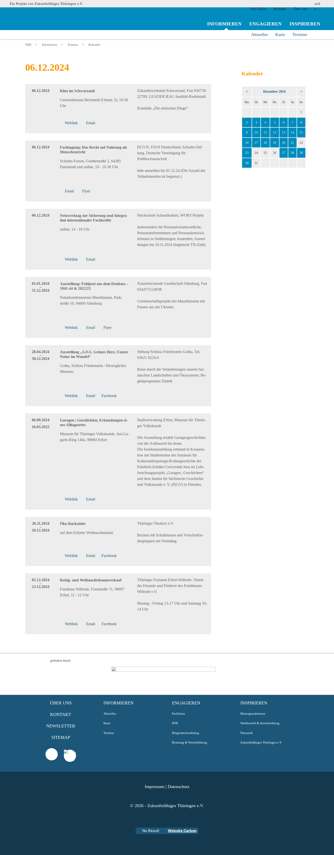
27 (283, 153)
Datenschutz (178, 786)
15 (301, 132)
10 (256, 132)
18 (265, 142)
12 (274, 132)
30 (247, 163)
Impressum (154, 786)
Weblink (71, 327)
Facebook (109, 396)
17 (256, 142)
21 (292, 142)
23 (247, 153)
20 (283, 142)
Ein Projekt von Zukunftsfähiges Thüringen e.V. (46, 4)
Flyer (107, 327)
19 (274, 142)
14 (292, 132)
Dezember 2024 (274, 91)
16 (247, 142)
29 (301, 153)
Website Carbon (182, 830)
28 (292, 153)
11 (265, 132)
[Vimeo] (51, 754)
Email (90, 327)
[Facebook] (70, 762)
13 (283, 132)
